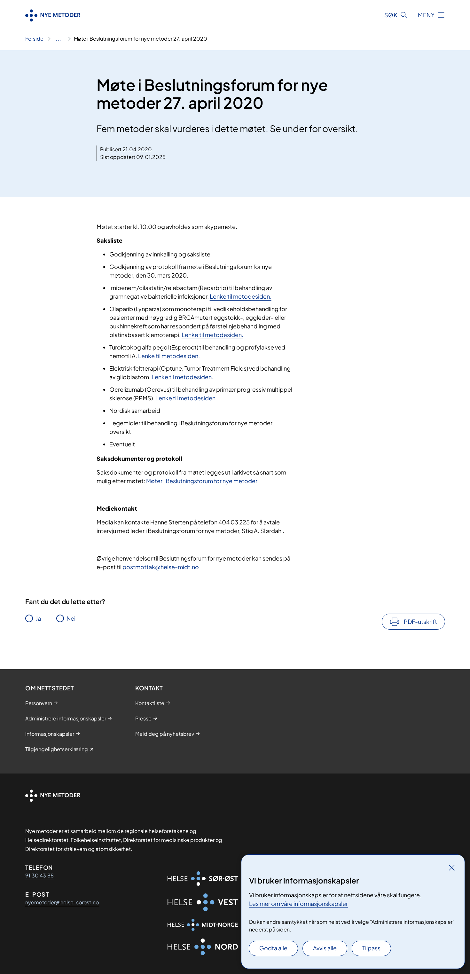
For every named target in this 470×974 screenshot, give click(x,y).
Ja (38, 618)
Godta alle (273, 948)
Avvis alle (325, 948)
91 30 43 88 (39, 875)
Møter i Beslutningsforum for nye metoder (201, 480)
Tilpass (371, 948)
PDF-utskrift (420, 621)
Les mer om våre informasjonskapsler (298, 903)
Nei (71, 618)
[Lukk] (452, 867)
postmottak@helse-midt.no (160, 566)
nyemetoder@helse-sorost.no (62, 902)
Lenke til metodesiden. (240, 296)
